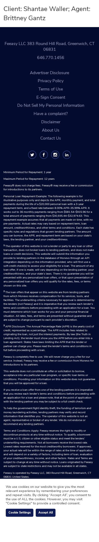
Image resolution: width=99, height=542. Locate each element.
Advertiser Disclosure (49, 73)
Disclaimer (50, 122)
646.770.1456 (50, 57)
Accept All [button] (45, 513)
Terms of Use (50, 89)
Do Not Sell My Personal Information (50, 105)
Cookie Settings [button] (20, 513)
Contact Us (50, 138)
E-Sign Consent (50, 97)
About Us (50, 130)
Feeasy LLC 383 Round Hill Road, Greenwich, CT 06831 (50, 46)
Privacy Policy (51, 81)
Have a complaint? (51, 113)
